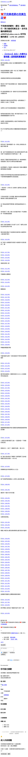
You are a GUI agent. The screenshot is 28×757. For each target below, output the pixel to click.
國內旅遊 (12, 637)
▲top (2, 642)
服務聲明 (17, 733)
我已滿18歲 (3, 754)
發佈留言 (3, 654)
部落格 (5, 45)
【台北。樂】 (14, 639)
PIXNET (7, 732)
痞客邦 (13, 633)
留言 (16, 633)
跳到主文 (3, 22)
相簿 (5, 43)
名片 (5, 47)
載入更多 (3, 645)
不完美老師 (4, 624)
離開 (9, 754)
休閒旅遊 (13, 40)
